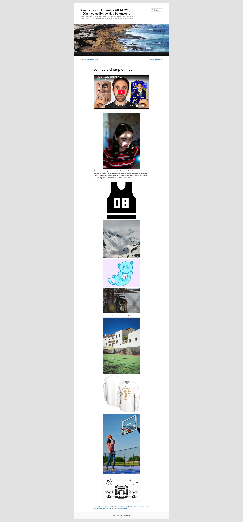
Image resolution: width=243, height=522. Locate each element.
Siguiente (158, 59)
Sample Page (91, 54)
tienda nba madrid (101, 508)
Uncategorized (113, 507)
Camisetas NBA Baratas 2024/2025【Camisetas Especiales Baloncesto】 (107, 11)
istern (110, 508)
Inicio (83, 54)
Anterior (151, 59)
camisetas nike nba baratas (131, 507)
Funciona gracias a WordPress (121, 515)
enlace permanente (122, 508)
